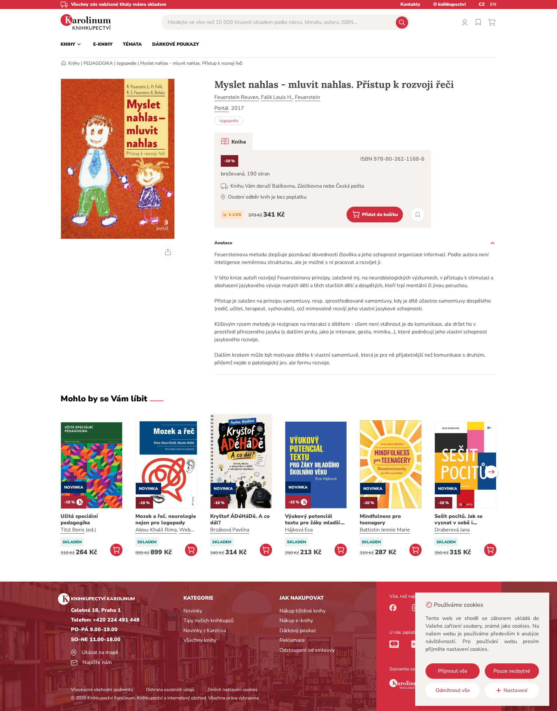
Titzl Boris (72, 529)
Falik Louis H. (276, 97)
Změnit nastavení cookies (232, 690)
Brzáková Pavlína (229, 529)
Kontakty (410, 4)
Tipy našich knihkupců (208, 620)
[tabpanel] (322, 189)
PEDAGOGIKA (98, 63)
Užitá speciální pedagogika (79, 519)
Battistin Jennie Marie (385, 529)
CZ (482, 4)
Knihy (74, 63)
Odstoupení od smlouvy (307, 650)
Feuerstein (307, 97)
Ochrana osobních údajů (170, 690)
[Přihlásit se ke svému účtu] (464, 22)
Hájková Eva (299, 529)
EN (493, 4)
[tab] (233, 141)
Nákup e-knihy (296, 620)
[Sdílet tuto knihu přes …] (168, 252)
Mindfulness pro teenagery (380, 519)
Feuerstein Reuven (236, 97)
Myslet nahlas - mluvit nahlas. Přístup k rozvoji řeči (191, 63)
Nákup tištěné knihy (302, 610)
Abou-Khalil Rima (156, 529)
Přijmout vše (452, 671)
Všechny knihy (199, 640)
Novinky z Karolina (204, 630)
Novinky (192, 610)
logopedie (126, 63)
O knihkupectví (449, 4)
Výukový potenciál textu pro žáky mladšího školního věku (316, 519)
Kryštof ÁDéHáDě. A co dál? (240, 519)
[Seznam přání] (478, 22)
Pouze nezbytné (511, 671)
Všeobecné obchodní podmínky (102, 690)
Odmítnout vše (452, 690)
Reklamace (292, 640)
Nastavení (515, 690)
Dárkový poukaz (297, 630)
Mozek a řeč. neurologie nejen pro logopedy (165, 519)
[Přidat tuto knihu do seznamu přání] (418, 214)
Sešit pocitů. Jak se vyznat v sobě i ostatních (459, 519)
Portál (221, 108)
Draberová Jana (452, 529)
